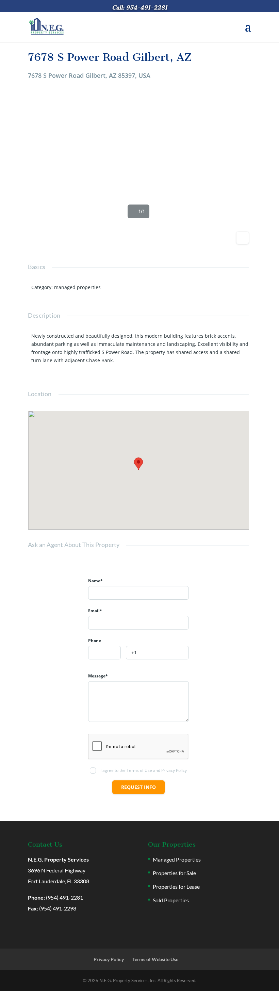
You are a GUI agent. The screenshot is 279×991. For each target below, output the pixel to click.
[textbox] (104, 653)
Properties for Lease (176, 886)
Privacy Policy (109, 959)
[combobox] (104, 652)
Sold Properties (171, 900)
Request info (138, 787)
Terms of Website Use (155, 959)
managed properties (77, 287)
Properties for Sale (174, 873)
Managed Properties (177, 859)
